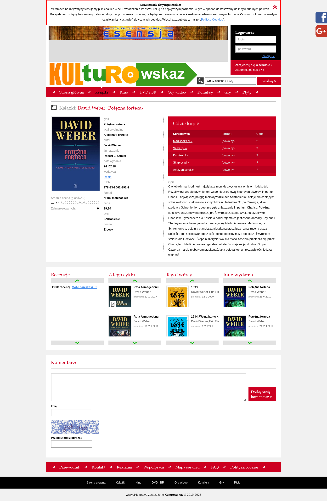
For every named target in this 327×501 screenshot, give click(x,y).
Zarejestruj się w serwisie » (253, 65)
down (77, 343)
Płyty (237, 482)
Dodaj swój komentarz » (261, 394)
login (241, 39)
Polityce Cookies (212, 19)
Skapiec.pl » (181, 162)
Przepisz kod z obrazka (66, 438)
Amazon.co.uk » (183, 169)
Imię (54, 406)
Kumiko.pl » (180, 155)
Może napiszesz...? (84, 287)
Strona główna (96, 482)
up (77, 280)
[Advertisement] (138, 51)
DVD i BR (158, 482)
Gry (221, 482)
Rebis (108, 177)
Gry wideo (181, 482)
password (244, 49)
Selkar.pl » (180, 148)
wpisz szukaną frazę (220, 81)
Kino (138, 482)
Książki (120, 482)
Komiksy (203, 482)
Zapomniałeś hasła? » (249, 70)
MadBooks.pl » (182, 141)
